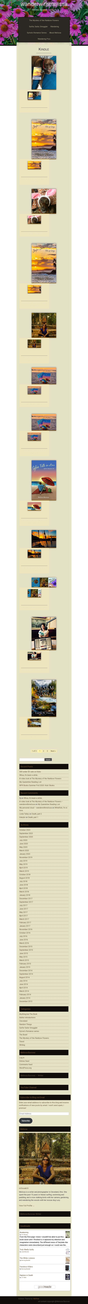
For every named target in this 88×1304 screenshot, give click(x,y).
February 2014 (25, 994)
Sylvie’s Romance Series (37, 33)
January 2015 (24, 967)
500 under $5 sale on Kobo (34, 109)
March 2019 (24, 871)
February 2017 (25, 922)
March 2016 (24, 943)
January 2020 (24, 854)
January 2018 (24, 895)
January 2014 (24, 998)
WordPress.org (25, 1068)
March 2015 (24, 960)
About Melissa (55, 33)
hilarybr (22, 817)
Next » (53, 751)
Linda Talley (24, 814)
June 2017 (23, 909)
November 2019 (25, 857)
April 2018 (23, 888)
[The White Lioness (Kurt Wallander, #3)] (67, 1263)
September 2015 (26, 950)
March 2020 (24, 850)
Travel (21, 1041)
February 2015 (25, 964)
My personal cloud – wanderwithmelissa (35, 808)
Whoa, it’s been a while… (29, 775)
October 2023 (24, 830)
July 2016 (23, 936)
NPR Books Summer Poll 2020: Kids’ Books (36, 785)
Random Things (25, 1024)
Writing (22, 1045)
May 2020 (23, 847)
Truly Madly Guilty (27, 1249)
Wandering (54, 26)
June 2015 (23, 953)
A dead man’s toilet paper (34, 233)
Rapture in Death (26, 1275)
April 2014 (23, 988)
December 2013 (25, 1001)
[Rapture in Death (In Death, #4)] (67, 1279)
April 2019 (23, 868)
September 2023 (26, 833)
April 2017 (23, 916)
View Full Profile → (26, 1206)
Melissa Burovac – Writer (32, 1075)
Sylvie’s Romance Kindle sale (34, 404)
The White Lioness (27, 1258)
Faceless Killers (26, 1267)
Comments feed (25, 1064)
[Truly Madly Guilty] (67, 1254)
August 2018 (24, 878)
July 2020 (23, 840)
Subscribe (26, 1121)
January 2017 (24, 926)
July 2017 (23, 905)
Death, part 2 (37, 814)
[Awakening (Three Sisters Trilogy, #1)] (67, 1237)
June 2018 (23, 885)
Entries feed (24, 1061)
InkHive (36, 1299)
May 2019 (23, 864)
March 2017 (24, 919)
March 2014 (24, 991)
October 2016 (24, 933)
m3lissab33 (24, 1188)
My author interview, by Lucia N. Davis (34, 607)
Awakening (24, 1232)
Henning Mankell (25, 1260)
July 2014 (23, 981)
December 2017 (25, 898)
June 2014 (23, 984)
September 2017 (26, 902)
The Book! (23, 1035)
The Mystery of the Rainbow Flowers (44, 20)
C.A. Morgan (24, 1234)
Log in (21, 1058)
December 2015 (25, 946)
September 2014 (26, 974)
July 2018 (23, 881)
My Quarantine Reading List (30, 782)
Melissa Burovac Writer (30, 1214)
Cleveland (23, 1021)
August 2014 (24, 977)
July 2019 (23, 861)
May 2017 (23, 912)
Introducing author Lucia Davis (34, 736)
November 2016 (25, 929)
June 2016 (23, 940)
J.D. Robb (23, 1277)
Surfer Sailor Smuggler (28, 1028)
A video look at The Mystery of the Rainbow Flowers (40, 778)
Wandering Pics (44, 39)
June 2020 (23, 844)
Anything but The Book (28, 1014)
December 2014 (25, 970)
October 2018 (24, 874)
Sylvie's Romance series (29, 1031)
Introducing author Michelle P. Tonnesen (34, 670)
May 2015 (23, 957)
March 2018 (24, 892)
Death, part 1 (33, 817)
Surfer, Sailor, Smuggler (38, 26)
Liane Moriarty (25, 1251)
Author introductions (27, 1017)
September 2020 (26, 837)
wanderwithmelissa (44, 4)
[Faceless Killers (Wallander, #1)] (67, 1271)
